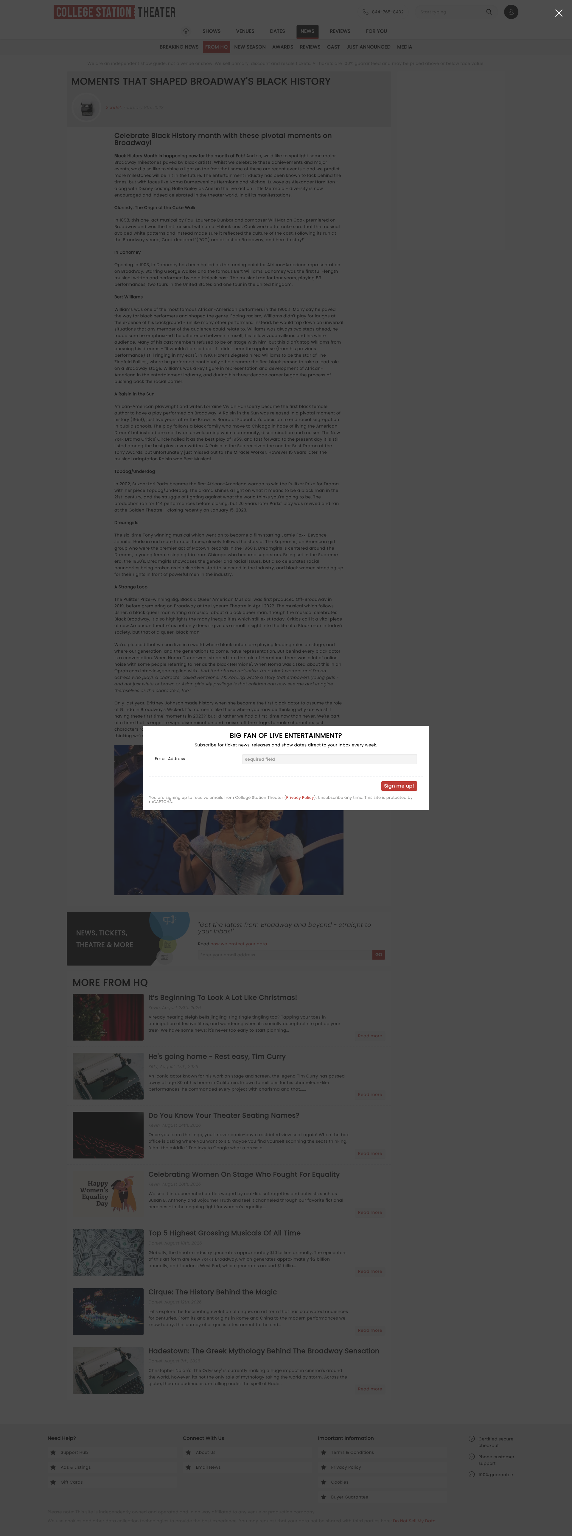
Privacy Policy (300, 798)
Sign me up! (399, 785)
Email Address (170, 759)
